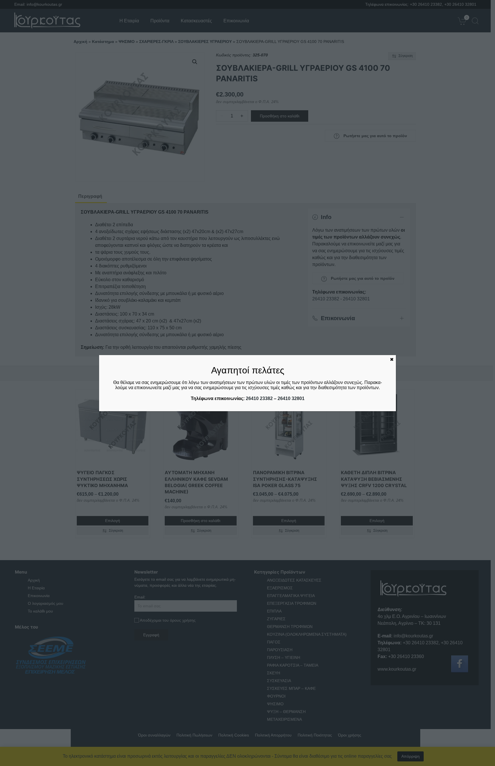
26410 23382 (259, 398)
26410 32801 (291, 398)
